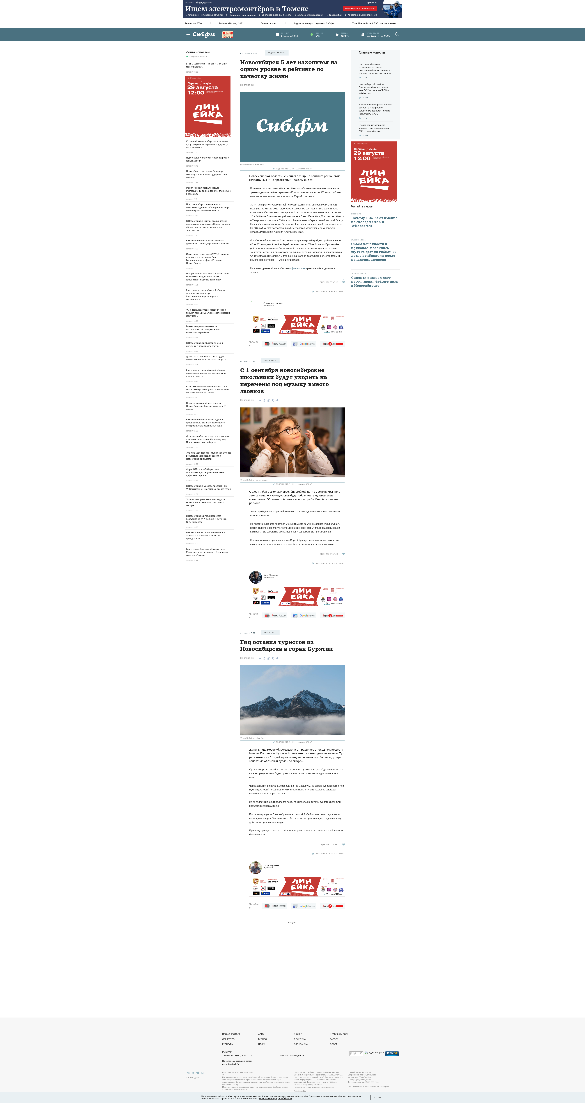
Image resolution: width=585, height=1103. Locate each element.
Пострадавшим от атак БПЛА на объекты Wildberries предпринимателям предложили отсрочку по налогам (207, 276)
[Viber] (273, 400)
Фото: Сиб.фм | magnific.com (254, 480)
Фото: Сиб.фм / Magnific (252, 738)
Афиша (298, 1034)
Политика (300, 1039)
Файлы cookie (300, 1091)
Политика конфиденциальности (308, 1084)
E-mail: (292, 1055)
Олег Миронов (271, 576)
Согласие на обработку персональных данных (314, 1087)
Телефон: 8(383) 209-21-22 (237, 1055)
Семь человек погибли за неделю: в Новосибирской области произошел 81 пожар (206, 406)
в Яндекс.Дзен (192, 1077)
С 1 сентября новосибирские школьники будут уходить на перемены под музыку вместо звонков (207, 144)
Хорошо (377, 1097)
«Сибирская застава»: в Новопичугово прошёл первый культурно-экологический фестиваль (208, 312)
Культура (227, 1044)
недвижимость (276, 53)
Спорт (333, 1044)
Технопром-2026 (193, 23)
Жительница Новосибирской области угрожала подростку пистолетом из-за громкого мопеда (206, 373)
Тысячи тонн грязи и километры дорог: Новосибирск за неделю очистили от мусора (206, 502)
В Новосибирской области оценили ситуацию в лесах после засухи (204, 344)
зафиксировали (298, 268)
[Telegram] (276, 400)
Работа (334, 1039)
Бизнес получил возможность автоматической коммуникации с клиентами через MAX (203, 329)
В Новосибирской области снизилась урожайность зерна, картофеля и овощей (207, 242)
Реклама (227, 1052)
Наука (261, 1044)
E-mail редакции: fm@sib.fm (359, 1080)
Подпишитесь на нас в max (330, 291)
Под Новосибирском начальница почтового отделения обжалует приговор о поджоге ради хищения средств (208, 207)
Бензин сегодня (269, 23)
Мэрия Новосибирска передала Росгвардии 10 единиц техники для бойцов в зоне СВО (208, 190)
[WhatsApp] (268, 400)
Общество (228, 1039)
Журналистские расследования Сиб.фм (314, 23)
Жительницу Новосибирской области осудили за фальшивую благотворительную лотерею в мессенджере (205, 295)
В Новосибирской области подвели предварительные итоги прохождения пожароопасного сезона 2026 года (205, 422)
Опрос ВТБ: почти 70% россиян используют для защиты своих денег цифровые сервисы (205, 472)
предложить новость (198, 57)
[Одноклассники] (264, 400)
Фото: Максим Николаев (252, 164)
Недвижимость (339, 1034)
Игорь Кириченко (272, 866)
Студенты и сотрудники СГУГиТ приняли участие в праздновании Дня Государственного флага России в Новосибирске (207, 258)
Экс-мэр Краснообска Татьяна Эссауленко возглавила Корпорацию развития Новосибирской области (208, 455)
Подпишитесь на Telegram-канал (294, 169)
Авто (261, 1034)
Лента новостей (198, 52)
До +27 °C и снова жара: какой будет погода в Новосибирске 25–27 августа (206, 358)
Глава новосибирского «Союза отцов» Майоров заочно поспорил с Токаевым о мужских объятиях (207, 552)
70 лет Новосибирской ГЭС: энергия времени (373, 23)
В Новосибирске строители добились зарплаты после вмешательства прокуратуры (205, 535)
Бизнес (262, 1039)
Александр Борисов (273, 304)
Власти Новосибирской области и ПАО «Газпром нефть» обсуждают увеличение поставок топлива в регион (207, 389)
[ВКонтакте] (259, 400)
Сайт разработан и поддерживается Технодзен (368, 1087)
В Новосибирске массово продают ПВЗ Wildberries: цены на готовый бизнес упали (208, 487)
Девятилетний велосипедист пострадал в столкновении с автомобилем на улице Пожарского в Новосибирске (207, 439)
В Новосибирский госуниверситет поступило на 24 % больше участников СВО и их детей (206, 518)
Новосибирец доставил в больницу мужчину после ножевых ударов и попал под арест (207, 174)
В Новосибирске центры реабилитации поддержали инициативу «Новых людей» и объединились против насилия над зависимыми (208, 225)
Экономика (301, 1044)
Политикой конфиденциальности (275, 1098)
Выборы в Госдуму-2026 (231, 23)
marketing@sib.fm (230, 1064)
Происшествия (231, 1034)
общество (270, 361)
